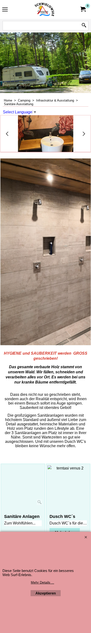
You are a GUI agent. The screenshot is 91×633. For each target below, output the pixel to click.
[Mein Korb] (82, 9)
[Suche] (84, 25)
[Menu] (5, 10)
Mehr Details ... (42, 582)
